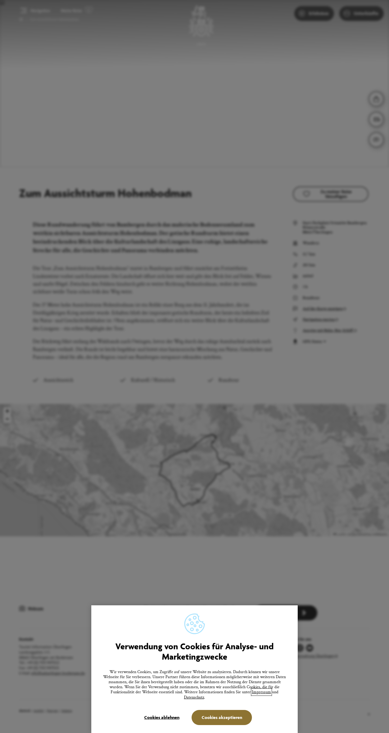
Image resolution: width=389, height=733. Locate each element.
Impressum (261, 692)
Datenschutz (194, 697)
